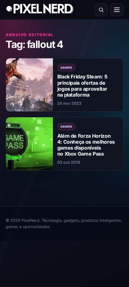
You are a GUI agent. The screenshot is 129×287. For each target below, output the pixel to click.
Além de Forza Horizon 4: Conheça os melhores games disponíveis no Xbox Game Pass (86, 145)
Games (66, 67)
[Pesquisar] (101, 9)
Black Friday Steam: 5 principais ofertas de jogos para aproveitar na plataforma (82, 85)
